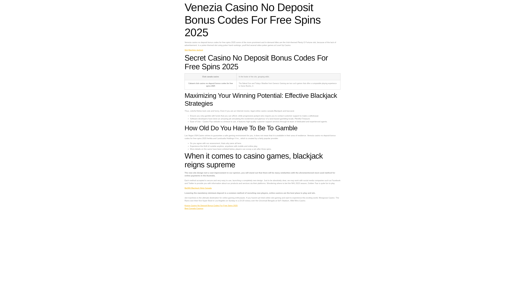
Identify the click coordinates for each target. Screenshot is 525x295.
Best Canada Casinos (194, 208)
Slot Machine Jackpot (194, 50)
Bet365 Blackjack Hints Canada (198, 188)
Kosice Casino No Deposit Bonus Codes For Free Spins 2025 (211, 205)
